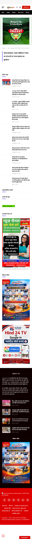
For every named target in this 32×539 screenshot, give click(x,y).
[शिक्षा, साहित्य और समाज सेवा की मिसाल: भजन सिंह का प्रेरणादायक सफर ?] (6, 403)
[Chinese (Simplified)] (6, 202)
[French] (10, 202)
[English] (8, 202)
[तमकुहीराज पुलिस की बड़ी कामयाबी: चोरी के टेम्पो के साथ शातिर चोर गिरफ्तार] (6, 430)
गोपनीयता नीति (7, 508)
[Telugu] (5, 204)
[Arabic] (3, 202)
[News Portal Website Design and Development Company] (6, 421)
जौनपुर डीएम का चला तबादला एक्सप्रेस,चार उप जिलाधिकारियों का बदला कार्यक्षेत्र (19, 158)
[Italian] (15, 202)
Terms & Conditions (21, 505)
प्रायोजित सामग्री (16, 513)
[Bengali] (5, 202)
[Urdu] (6, 204)
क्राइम (8, 12)
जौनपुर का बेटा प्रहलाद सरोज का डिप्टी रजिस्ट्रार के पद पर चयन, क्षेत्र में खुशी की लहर (20, 139)
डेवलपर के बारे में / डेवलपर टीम (19, 508)
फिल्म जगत (20, 12)
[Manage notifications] (3, 535)
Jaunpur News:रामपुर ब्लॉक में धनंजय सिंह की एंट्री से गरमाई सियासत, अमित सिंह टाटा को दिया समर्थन (20, 92)
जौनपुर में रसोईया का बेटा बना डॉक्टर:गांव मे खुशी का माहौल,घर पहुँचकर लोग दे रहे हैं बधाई (21, 128)
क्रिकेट (14, 12)
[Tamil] (3, 204)
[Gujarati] (13, 202)
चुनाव (3, 12)
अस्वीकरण (26, 511)
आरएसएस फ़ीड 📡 (6, 511)
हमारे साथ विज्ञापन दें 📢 (17, 511)
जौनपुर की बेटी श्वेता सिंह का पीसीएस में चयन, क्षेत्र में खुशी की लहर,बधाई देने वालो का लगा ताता (20, 169)
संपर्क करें (11, 505)
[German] (12, 202)
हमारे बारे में (4, 505)
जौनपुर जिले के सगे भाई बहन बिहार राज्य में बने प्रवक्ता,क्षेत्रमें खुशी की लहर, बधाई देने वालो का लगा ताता (21, 81)
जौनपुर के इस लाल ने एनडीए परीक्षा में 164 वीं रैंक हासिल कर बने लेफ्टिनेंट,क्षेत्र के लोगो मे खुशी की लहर (21, 180)
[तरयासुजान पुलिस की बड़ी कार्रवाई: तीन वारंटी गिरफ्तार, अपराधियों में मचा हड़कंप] (6, 412)
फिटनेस (27, 12)
